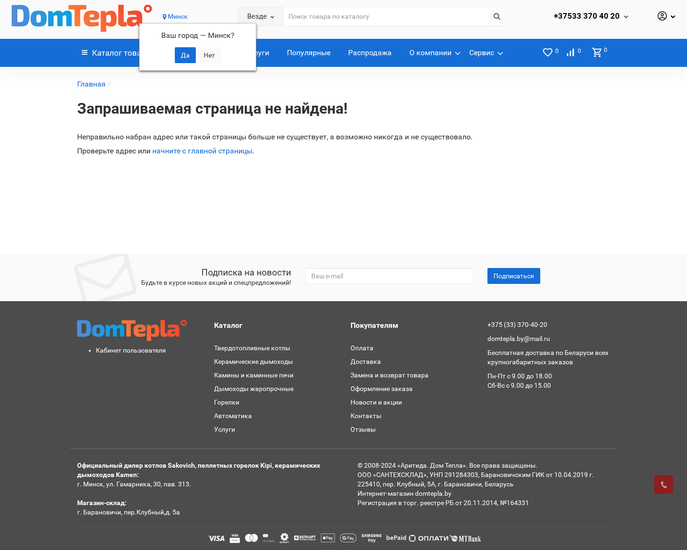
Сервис (481, 52)
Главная (91, 84)
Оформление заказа (382, 388)
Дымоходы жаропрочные (253, 388)
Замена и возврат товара (390, 375)
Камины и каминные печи (253, 375)
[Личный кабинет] (666, 17)
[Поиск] (497, 16)
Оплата (362, 348)
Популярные (308, 52)
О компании (430, 52)
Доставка (366, 361)
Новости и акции (376, 402)
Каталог (123, 53)
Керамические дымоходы (253, 361)
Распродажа (370, 52)
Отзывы (363, 429)
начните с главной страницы (202, 150)
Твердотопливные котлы (252, 348)
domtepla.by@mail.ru (518, 338)
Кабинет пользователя (131, 350)
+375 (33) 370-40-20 (517, 324)
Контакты (366, 416)
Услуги (257, 52)
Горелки (226, 402)
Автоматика (233, 416)
